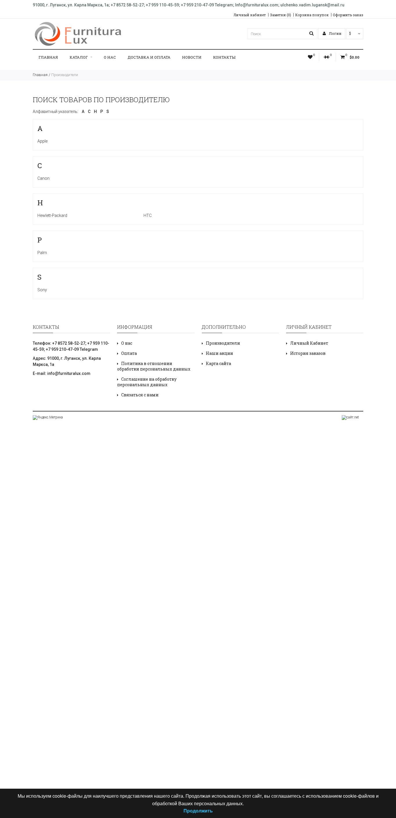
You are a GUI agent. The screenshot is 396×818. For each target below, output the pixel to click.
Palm (42, 252)
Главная (48, 57)
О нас (110, 57)
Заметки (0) (280, 15)
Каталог (79, 57)
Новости (191, 57)
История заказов (308, 353)
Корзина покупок (312, 15)
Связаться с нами (140, 395)
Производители (64, 75)
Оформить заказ (348, 15)
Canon (43, 178)
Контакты (224, 57)
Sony (42, 289)
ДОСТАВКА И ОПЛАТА (149, 57)
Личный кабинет (250, 15)
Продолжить (198, 810)
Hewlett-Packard (52, 215)
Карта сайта (218, 363)
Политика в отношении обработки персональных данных (153, 366)
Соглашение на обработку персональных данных (147, 381)
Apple (42, 141)
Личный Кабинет (309, 343)
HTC (147, 215)
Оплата (129, 353)
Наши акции (219, 353)
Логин (334, 33)
